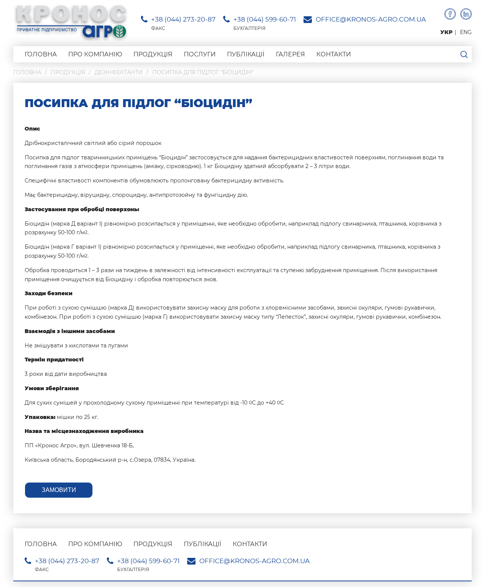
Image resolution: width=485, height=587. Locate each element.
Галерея (290, 54)
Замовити (59, 490)
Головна (41, 54)
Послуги (200, 54)
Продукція (152, 54)
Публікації (245, 54)
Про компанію (95, 54)
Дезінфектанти (119, 72)
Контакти (333, 54)
